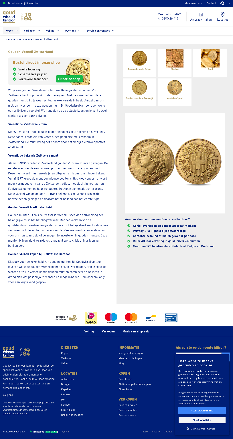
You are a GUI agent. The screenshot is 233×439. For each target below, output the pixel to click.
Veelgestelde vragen (131, 353)
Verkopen (29, 30)
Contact (211, 3)
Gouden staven (127, 415)
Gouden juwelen (128, 405)
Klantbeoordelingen (130, 358)
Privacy (156, 431)
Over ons (70, 30)
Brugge (65, 384)
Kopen (9, 30)
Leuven (65, 394)
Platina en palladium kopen (135, 384)
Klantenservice (193, 3)
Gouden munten (128, 410)
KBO (145, 431)
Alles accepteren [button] (202, 410)
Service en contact (98, 30)
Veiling (50, 30)
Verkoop (17, 39)
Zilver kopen (126, 389)
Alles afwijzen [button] (202, 419)
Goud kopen (125, 379)
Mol (63, 399)
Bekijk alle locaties (72, 414)
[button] (202, 429)
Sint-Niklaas (68, 409)
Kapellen (66, 389)
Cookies (168, 431)
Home (6, 39)
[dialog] (202, 394)
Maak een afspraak (136, 331)
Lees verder (199, 403)
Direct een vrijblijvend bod (23, 3)
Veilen (64, 363)
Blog (121, 363)
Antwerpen (67, 379)
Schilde (65, 404)
